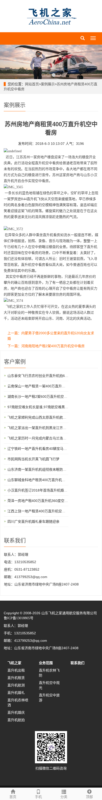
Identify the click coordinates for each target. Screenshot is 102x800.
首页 (12, 797)
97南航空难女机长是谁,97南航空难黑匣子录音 (43, 407)
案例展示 (48, 84)
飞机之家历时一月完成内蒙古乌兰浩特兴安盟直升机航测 (50, 438)
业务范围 (46, 663)
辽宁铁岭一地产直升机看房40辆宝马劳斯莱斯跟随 (45, 449)
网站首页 (32, 84)
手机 (38, 797)
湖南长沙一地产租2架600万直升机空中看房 (40, 397)
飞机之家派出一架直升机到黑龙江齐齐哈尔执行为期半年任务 (54, 428)
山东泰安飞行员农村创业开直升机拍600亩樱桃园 (45, 376)
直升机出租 (16, 670)
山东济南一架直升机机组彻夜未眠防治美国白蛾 (43, 469)
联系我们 (77, 663)
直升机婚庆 (16, 712)
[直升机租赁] (51, 62)
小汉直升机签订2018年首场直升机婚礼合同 (40, 490)
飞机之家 (14, 663)
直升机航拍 (16, 720)
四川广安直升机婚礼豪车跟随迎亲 (33, 521)
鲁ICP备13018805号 (18, 618)
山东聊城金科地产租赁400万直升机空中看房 (41, 480)
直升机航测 (16, 685)
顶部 (89, 797)
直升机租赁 (16, 678)
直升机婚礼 (16, 693)
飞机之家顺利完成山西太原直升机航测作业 (40, 417)
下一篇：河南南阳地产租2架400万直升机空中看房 (46, 346)
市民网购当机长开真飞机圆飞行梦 (33, 459)
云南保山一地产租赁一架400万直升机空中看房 (43, 386)
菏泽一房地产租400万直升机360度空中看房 (41, 501)
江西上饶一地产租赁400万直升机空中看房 (39, 511)
